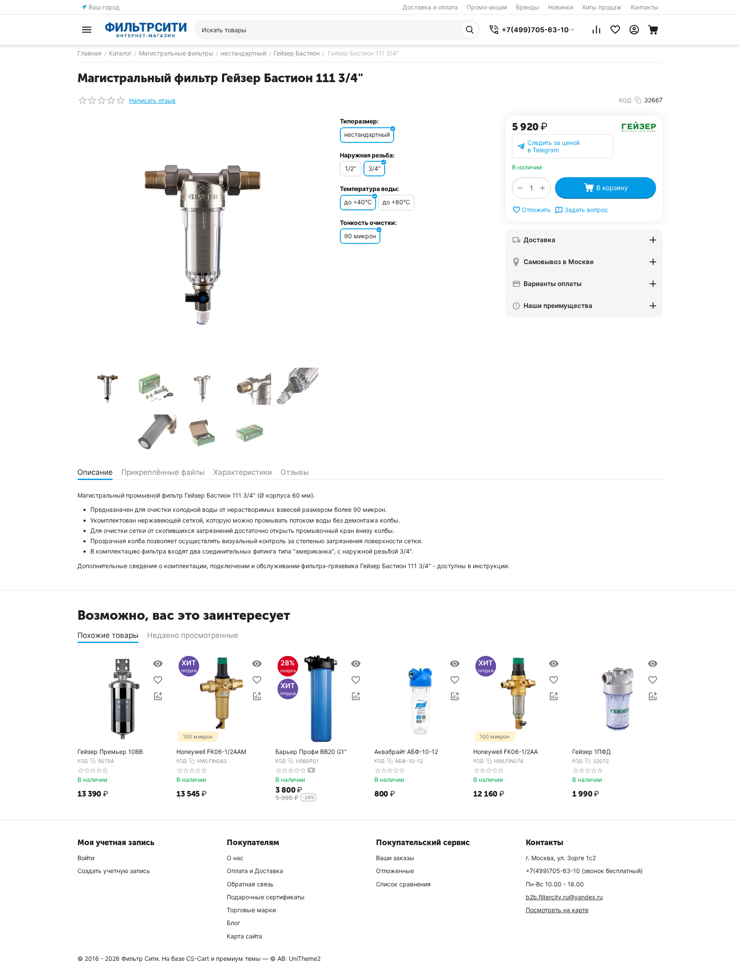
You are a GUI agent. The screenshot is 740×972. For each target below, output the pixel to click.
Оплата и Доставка (255, 870)
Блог (233, 922)
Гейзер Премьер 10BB (110, 751)
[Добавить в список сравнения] (158, 696)
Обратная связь (250, 884)
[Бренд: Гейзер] (639, 126)
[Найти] (470, 29)
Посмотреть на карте (557, 910)
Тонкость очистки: (368, 222)
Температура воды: (369, 188)
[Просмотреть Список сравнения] (596, 29)
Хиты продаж (602, 7)
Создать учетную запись (113, 870)
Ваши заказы (395, 857)
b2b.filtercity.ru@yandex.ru (564, 897)
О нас (235, 857)
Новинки (560, 7)
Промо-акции (487, 7)
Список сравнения (403, 884)
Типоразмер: (359, 121)
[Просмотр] (158, 663)
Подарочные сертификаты (266, 897)
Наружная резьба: (367, 155)
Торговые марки (251, 910)
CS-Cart (197, 958)
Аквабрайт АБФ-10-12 (406, 751)
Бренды (527, 7)
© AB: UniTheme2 (295, 958)
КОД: (626, 100)
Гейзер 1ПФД (591, 751)
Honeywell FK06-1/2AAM (211, 751)
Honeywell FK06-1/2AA (505, 751)
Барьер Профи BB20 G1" (311, 751)
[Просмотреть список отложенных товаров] (615, 29)
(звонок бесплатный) (584, 870)
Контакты (644, 7)
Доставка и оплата (430, 7)
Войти (85, 857)
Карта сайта (244, 936)
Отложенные (395, 870)
